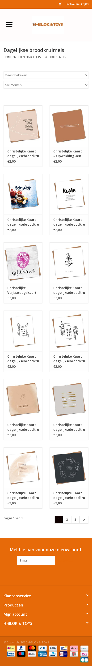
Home (8, 57)
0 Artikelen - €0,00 (76, 4)
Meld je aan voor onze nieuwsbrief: (46, 549)
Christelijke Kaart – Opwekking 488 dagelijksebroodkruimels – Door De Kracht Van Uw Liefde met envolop (69, 153)
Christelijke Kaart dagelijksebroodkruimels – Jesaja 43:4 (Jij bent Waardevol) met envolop (69, 358)
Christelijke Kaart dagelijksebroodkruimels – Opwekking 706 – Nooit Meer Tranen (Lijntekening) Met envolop (69, 495)
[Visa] (42, 648)
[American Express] (42, 654)
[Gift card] (73, 654)
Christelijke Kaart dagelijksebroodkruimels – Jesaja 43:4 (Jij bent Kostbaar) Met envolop (23, 358)
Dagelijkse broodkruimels (46, 57)
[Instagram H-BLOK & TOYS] (50, 574)
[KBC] (52, 654)
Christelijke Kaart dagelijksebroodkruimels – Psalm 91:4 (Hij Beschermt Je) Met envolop (23, 495)
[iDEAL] (10, 648)
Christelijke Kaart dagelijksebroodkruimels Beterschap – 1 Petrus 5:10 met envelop (23, 222)
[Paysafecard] (83, 648)
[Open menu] (9, 24)
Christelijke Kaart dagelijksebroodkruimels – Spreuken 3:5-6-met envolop (23, 153)
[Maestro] (21, 654)
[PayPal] (21, 648)
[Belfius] (31, 654)
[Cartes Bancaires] (83, 660)
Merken (19, 57)
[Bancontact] (63, 648)
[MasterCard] (31, 648)
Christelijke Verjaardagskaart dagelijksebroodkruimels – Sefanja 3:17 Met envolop (23, 290)
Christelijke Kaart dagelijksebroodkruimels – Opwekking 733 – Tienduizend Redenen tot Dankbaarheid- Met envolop (69, 427)
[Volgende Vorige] (83, 519)
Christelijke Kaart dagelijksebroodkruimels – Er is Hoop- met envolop (69, 290)
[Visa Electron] (10, 654)
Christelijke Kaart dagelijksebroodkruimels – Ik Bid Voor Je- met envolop (23, 427)
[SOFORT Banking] (74, 648)
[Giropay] (63, 654)
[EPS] (83, 654)
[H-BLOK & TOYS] (55, 24)
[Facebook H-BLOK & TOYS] (42, 574)
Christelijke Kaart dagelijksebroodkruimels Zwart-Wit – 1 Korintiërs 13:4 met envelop (69, 222)
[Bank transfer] (52, 648)
